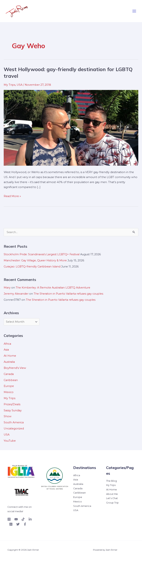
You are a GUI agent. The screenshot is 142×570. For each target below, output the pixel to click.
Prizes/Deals (12, 404)
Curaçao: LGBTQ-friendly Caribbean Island (32, 266)
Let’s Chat (112, 498)
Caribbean (11, 380)
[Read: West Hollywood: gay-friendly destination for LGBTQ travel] (71, 127)
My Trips (9, 84)
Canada (9, 374)
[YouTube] (16, 519)
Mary (7, 287)
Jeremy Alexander (16, 293)
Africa (7, 343)
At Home (10, 355)
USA (19, 84)
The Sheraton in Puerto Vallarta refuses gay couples (68, 293)
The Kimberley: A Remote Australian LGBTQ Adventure (53, 287)
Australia (9, 361)
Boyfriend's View (15, 368)
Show (7, 416)
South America (14, 422)
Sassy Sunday (13, 410)
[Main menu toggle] (134, 11)
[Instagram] (9, 519)
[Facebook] (25, 524)
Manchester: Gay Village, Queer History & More (35, 260)
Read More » (12, 196)
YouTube (10, 440)
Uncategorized (14, 428)
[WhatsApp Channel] (11, 524)
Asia (6, 349)
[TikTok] (23, 519)
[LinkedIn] (30, 519)
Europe (9, 386)
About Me (112, 494)
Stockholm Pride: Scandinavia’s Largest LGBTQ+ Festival (42, 254)
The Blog (111, 480)
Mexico (8, 392)
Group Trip (112, 502)
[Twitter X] (18, 524)
